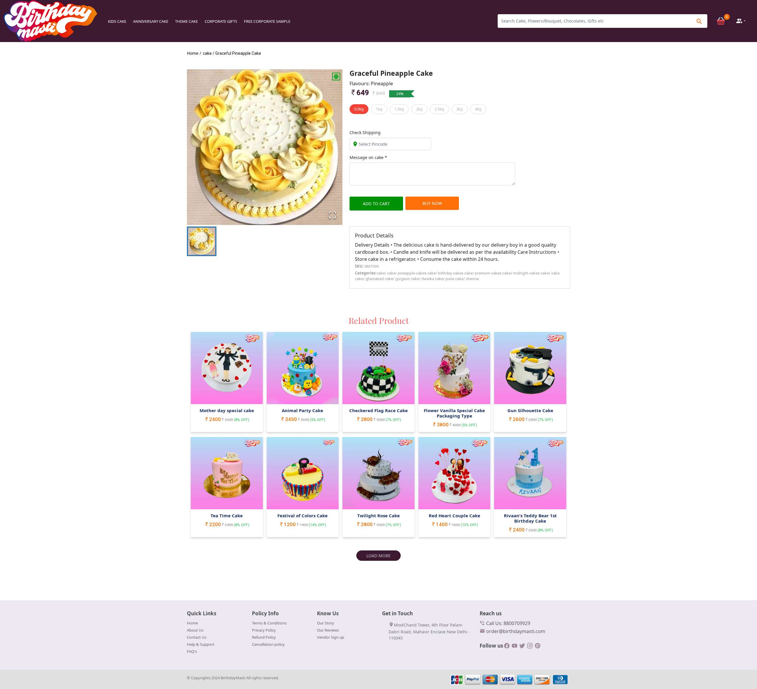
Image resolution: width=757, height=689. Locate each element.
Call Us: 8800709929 (507, 623)
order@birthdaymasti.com (515, 631)
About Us (195, 630)
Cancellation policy (268, 644)
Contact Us (196, 637)
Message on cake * (368, 157)
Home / (194, 53)
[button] (264, 147)
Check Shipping (365, 132)
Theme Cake (186, 21)
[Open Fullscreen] (332, 215)
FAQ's (192, 651)
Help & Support (200, 644)
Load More (378, 555)
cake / (208, 53)
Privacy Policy (264, 630)
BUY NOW (432, 203)
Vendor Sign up (330, 637)
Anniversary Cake (150, 21)
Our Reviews (328, 630)
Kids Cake (117, 21)
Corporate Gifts (221, 21)
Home (192, 623)
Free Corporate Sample (267, 21)
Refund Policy (264, 637)
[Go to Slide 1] (201, 241)
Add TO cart (376, 203)
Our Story (325, 623)
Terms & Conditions (269, 623)
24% (399, 93)
